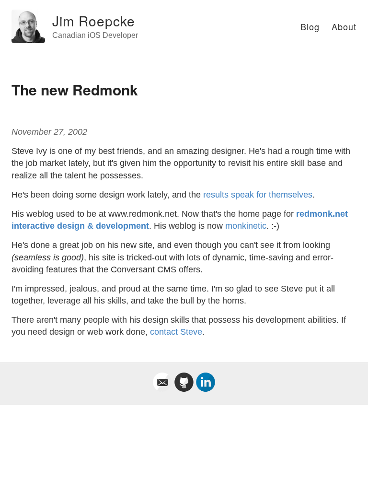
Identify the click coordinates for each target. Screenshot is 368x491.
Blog (310, 26)
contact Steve (176, 332)
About (344, 26)
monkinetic (245, 226)
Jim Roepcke (93, 20)
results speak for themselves (257, 194)
